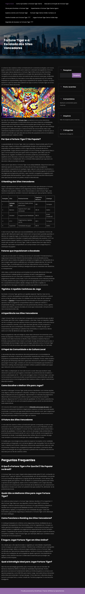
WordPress (38, 591)
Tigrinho (11, 300)
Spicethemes (59, 591)
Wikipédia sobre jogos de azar (39, 407)
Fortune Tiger (22, 120)
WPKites (50, 591)
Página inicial (9, 4)
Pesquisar (67, 70)
